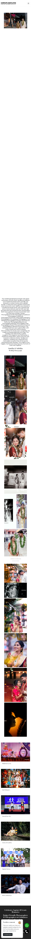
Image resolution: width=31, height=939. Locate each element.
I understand (8, 934)
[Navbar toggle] (28, 3)
